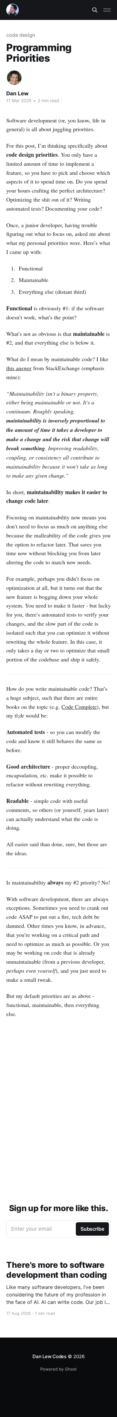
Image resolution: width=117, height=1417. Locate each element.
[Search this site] (95, 10)
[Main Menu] (107, 10)
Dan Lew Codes (49, 1356)
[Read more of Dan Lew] (14, 78)
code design (20, 35)
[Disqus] (58, 1106)
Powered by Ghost (58, 1369)
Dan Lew (17, 93)
